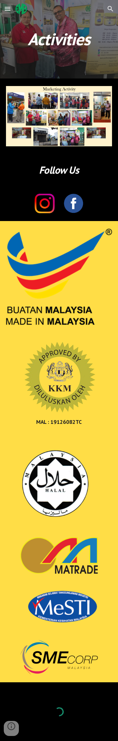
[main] (59, 39)
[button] (7, 8)
